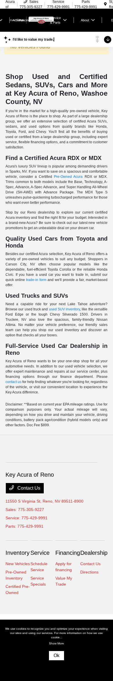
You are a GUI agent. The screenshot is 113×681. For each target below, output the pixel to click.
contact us (13, 382)
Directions (89, 572)
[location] (105, 4)
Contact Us (28, 488)
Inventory (18, 553)
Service (40, 553)
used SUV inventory (64, 309)
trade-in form (36, 280)
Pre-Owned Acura (68, 177)
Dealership (93, 553)
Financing (67, 553)
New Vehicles (18, 563)
